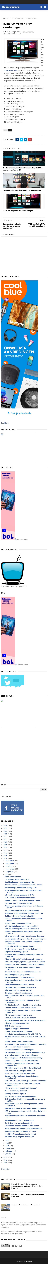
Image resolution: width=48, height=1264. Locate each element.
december (9, 861)
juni (7, 1140)
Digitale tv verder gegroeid (16, 952)
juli (6, 874)
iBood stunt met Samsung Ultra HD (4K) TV (23, 1034)
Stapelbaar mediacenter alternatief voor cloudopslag (22, 1064)
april (7, 1146)
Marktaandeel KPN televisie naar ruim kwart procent (24, 891)
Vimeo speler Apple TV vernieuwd (19, 1041)
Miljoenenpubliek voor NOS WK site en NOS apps (25, 1020)
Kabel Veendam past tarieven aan (19, 1120)
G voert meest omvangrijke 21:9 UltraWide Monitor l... (23, 1011)
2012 (5, 1160)
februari (9, 1151)
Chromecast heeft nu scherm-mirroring (21, 1060)
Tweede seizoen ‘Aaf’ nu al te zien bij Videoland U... (25, 1117)
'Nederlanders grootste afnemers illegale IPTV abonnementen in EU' (22, 169)
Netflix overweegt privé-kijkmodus (19, 977)
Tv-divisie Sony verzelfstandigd (18, 1123)
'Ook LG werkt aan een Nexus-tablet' (20, 1007)
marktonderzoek (10, 70)
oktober (9, 866)
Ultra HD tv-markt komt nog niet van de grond (24, 936)
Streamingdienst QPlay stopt (17, 974)
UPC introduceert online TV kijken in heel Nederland (22, 1001)
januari (8, 1154)
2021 (5, 839)
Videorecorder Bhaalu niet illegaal (19, 1049)
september (10, 869)
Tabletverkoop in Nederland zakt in (20, 916)
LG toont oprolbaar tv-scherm (17, 1047)
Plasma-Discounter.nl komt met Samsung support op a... (22, 1084)
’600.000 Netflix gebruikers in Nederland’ (22, 929)
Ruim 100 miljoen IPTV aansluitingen (18, 211)
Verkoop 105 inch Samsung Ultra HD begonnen (24, 964)
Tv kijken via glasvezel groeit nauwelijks (22, 910)
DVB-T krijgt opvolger (14, 1026)
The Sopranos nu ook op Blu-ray (18, 990)
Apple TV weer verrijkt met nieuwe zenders (23, 900)
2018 (5, 847)
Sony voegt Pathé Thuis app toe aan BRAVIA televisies (23, 942)
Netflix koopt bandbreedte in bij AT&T (21, 887)
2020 (5, 842)
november (9, 863)
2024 (5, 831)
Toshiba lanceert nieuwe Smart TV (19, 882)
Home (5, 18)
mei (7, 1143)
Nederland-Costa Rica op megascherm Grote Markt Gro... (24, 1105)
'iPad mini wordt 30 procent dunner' (20, 946)
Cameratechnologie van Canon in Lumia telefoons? (21, 1077)
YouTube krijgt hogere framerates (19, 1137)
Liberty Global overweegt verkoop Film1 (21, 926)
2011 (5, 1163)
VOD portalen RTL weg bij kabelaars (20, 1071)
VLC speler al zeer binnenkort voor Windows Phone (23, 920)
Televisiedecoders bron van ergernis (20, 1131)
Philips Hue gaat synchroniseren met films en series (24, 907)
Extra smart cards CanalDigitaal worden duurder (25, 1081)
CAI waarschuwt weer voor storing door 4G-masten (23, 981)
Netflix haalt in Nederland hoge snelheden (23, 1005)
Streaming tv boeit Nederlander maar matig (23, 1058)
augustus (9, 872)
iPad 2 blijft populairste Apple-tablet (20, 1134)
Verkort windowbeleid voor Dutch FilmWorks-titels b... (24, 932)
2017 (5, 850)
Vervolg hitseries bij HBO (15, 1093)
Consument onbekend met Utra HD (19, 985)
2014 (5, 858)
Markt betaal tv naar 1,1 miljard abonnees (22, 949)
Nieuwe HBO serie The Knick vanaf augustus (24, 959)
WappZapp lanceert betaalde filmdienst (22, 1126)
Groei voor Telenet (13, 877)
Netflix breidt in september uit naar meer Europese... (22, 968)
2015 (5, 855)
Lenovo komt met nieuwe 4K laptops (20, 1018)
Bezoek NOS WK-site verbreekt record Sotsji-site (25, 1108)
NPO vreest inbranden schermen (18, 1015)
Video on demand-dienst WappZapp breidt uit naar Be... (24, 955)
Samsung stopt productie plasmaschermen (23, 1128)
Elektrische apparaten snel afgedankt (21, 1096)
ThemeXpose (27, 1261)
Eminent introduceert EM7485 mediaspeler (23, 972)
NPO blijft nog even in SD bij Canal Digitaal (23, 1068)
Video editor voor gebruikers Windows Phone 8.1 (25, 1044)
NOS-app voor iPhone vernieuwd (18, 903)
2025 (5, 828)
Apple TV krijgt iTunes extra (17, 1029)
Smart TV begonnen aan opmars (18, 923)
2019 (5, 845)
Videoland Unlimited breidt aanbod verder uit (24, 913)
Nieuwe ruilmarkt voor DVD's (17, 1023)
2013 (5, 1157)
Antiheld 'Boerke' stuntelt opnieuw (25, 1205)
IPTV (10, 18)
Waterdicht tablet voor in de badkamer (21, 1055)
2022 (5, 836)
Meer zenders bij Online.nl (16, 1091)
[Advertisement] (24, 755)
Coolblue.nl (5, 423)
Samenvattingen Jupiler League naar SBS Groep (25, 962)
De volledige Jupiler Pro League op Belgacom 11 (25, 1052)
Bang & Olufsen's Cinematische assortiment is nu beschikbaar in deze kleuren (26, 1186)
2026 (5, 826)
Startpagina (5, 1169)
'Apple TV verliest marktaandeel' (19, 1031)
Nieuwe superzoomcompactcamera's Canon (23, 885)
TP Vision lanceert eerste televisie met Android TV (25, 1038)
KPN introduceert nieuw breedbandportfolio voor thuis (25, 1112)
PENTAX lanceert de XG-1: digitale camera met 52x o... (24, 996)
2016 (5, 853)
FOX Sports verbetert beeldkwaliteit (20, 898)
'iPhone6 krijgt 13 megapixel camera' (20, 987)
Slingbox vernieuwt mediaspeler (18, 993)
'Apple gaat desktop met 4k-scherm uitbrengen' (25, 939)
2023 (5, 834)
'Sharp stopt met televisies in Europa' (21, 1088)
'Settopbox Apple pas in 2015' (17, 879)
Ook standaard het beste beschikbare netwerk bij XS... (25, 1100)
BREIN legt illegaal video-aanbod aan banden (22, 190)
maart (8, 1148)
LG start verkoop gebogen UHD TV (19, 895)
